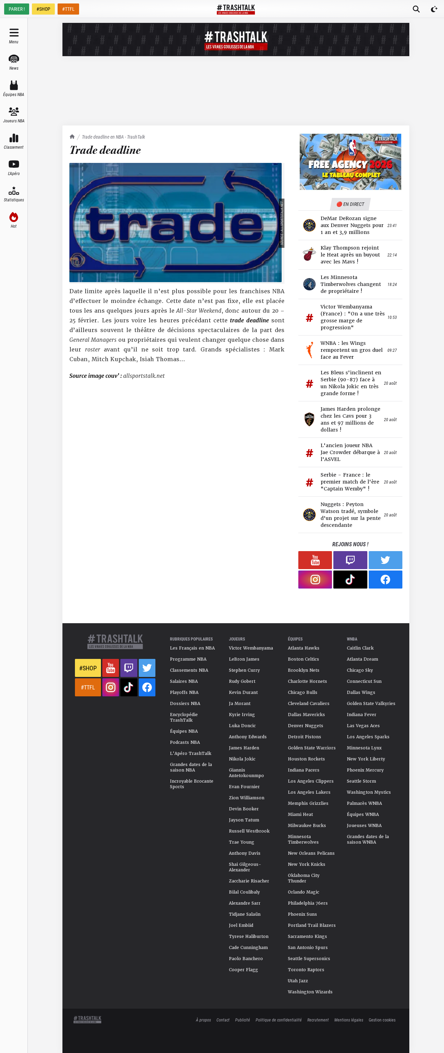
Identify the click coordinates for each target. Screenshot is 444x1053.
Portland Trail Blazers (312, 925)
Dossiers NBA (185, 703)
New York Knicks (306, 864)
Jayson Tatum (244, 820)
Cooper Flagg (243, 970)
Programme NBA (188, 659)
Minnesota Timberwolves (303, 839)
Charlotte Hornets (307, 681)
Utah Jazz (298, 981)
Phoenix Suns (302, 914)
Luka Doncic (242, 726)
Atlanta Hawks (303, 648)
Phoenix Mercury (365, 770)
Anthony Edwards (248, 737)
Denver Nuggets (305, 726)
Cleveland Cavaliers (309, 703)
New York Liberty (366, 759)
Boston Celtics (303, 659)
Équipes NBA (184, 731)
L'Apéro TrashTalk (190, 753)
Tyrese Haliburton (248, 936)
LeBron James (244, 659)
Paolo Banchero (246, 958)
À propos (203, 1019)
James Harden (244, 748)
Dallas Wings (361, 692)
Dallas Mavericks (306, 714)
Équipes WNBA (363, 814)
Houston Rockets (306, 759)
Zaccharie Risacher (249, 881)
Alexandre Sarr (245, 903)
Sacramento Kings (307, 936)
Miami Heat (300, 814)
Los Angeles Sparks (368, 737)
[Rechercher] (416, 9)
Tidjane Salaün (245, 914)
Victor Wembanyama (251, 648)
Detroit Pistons (304, 737)
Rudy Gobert (242, 681)
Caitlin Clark (360, 648)
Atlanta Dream (362, 659)
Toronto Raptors (306, 970)
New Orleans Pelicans (311, 853)
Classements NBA (189, 670)
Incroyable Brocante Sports (191, 784)
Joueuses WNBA (364, 825)
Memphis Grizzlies (308, 803)
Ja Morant (239, 703)
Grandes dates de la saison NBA (191, 767)
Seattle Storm (361, 781)
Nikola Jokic (242, 759)
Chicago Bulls (302, 692)
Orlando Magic (303, 892)
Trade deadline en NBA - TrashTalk (113, 136)
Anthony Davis (245, 853)
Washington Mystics (369, 792)
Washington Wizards (310, 992)
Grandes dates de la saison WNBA (368, 839)
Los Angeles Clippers (311, 781)
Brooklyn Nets (303, 670)
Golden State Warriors (312, 748)
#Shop (88, 668)
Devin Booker (244, 809)
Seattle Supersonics (309, 958)
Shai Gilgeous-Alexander (245, 867)
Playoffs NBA (184, 692)
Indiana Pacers (303, 770)
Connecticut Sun (364, 681)
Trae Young (241, 842)
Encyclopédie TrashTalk (184, 717)
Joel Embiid (241, 925)
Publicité (242, 1019)
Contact (223, 1019)
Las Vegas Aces (363, 726)
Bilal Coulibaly (244, 892)
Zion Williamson (246, 798)
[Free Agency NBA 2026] (350, 161)
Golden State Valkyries (371, 703)
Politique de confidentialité (279, 1019)
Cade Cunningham (248, 947)
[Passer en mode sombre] (434, 9)
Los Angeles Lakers (309, 792)
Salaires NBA (184, 681)
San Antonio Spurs (308, 947)
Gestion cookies (382, 1019)
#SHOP (43, 9)
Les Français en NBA (192, 648)
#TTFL (68, 9)
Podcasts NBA (185, 742)
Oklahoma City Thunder (303, 878)
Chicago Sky (360, 670)
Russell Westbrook (249, 831)
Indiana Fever (361, 714)
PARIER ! (17, 9)
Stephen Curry (244, 670)
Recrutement (318, 1019)
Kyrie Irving (242, 714)
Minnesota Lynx (364, 748)
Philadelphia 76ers (308, 903)
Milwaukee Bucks (307, 825)
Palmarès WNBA (364, 803)
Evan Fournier (244, 787)
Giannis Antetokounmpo (246, 772)
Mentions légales (348, 1019)
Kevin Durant (243, 692)
